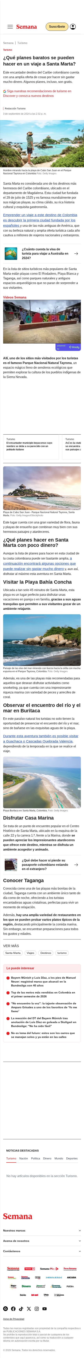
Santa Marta (13, 952)
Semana (8, 42)
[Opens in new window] (13, 1308)
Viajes (30, 952)
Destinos (45, 952)
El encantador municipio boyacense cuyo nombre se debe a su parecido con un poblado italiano (29, 446)
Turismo (22, 42)
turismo (62, 952)
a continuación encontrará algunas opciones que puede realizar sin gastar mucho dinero (39, 563)
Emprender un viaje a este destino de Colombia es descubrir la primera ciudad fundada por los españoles (40, 220)
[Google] (5, 1308)
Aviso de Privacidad (17, 1319)
